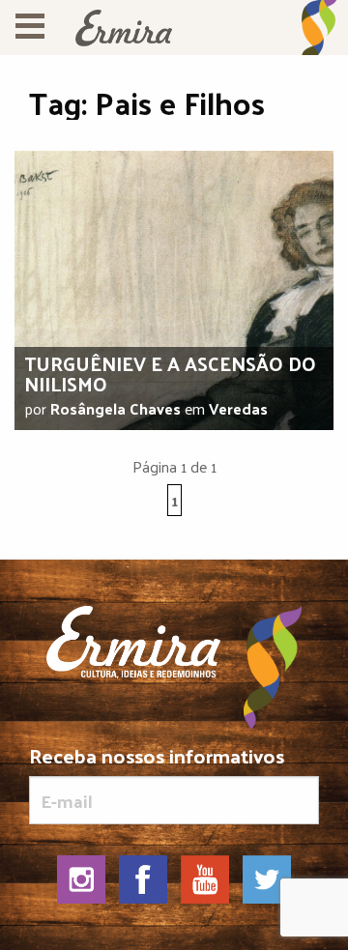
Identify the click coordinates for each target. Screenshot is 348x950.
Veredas (238, 408)
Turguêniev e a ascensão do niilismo (170, 373)
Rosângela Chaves (115, 408)
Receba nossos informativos (156, 759)
